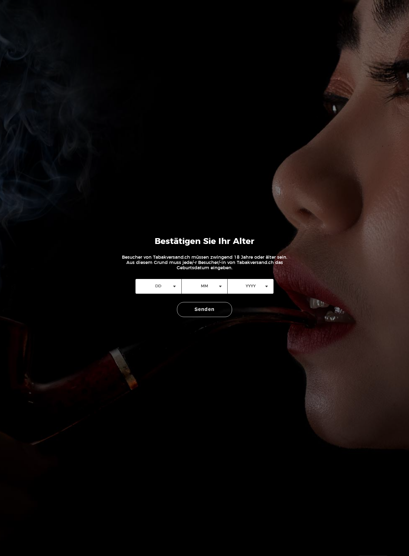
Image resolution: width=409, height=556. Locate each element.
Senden (204, 309)
